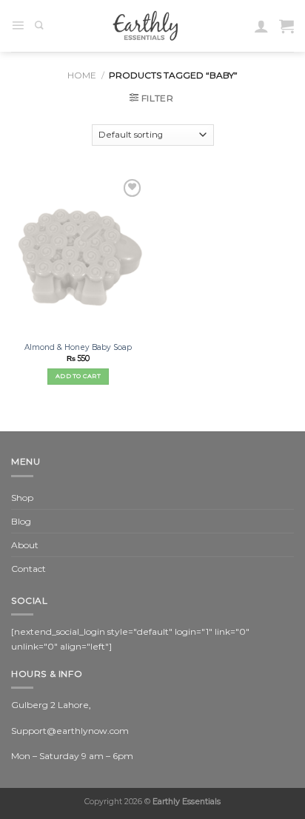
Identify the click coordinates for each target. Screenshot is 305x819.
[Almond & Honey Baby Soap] (78, 255)
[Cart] (286, 26)
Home (81, 75)
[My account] (261, 26)
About (24, 544)
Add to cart (78, 376)
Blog (21, 521)
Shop (22, 497)
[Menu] (17, 25)
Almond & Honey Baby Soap (78, 347)
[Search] (39, 25)
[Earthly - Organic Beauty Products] (149, 26)
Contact (28, 568)
